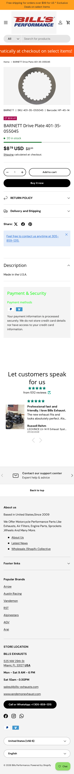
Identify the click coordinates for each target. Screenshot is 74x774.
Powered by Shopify (41, 765)
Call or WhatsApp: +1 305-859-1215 (30, 704)
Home (7, 61)
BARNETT (9, 110)
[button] (68, 22)
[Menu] (6, 22)
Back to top (37, 490)
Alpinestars (11, 615)
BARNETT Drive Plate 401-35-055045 (31, 61)
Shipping (9, 154)
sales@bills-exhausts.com (21, 687)
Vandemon (11, 601)
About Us (17, 537)
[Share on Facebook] (23, 224)
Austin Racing (13, 593)
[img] (37, 388)
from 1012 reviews (34, 392)
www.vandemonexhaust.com (22, 694)
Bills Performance (21, 765)
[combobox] (37, 39)
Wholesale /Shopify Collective (31, 549)
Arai (6, 629)
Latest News (19, 543)
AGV (7, 622)
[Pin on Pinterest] (30, 224)
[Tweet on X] (15, 224)
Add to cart (50, 172)
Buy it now (37, 183)
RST (6, 608)
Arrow (7, 586)
